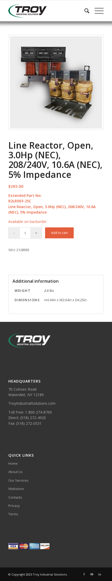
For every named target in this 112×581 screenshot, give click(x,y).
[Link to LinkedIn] (100, 574)
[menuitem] (84, 10)
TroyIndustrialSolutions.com (31, 403)
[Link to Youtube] (92, 574)
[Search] (84, 10)
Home (13, 463)
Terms (13, 514)
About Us (15, 471)
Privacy (14, 505)
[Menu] (96, 10)
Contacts (15, 497)
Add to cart (59, 233)
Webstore (16, 488)
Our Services (18, 480)
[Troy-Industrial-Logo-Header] (46, 10)
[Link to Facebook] (84, 574)
